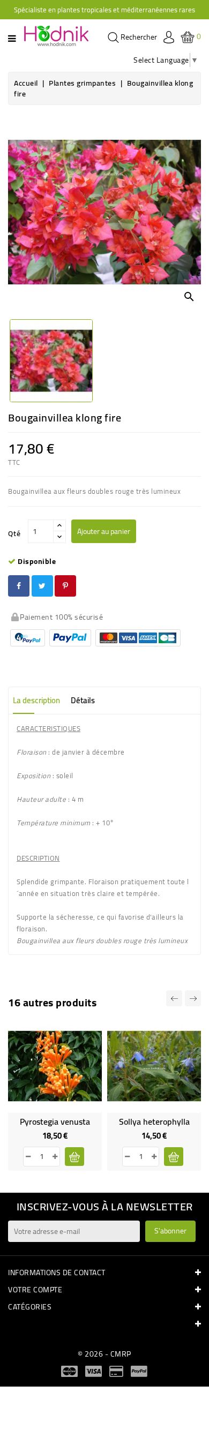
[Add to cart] (74, 1156)
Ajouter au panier (103, 531)
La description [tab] (36, 700)
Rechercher (138, 37)
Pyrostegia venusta (55, 1121)
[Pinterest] (65, 586)
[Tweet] (42, 586)
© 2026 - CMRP (104, 1354)
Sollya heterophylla (154, 1121)
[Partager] (18, 586)
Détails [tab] (83, 700)
